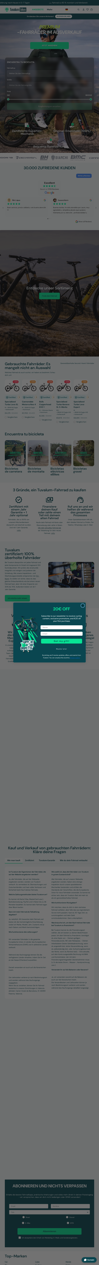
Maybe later (61, 649)
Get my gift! (61, 641)
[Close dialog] (83, 605)
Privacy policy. (75, 658)
